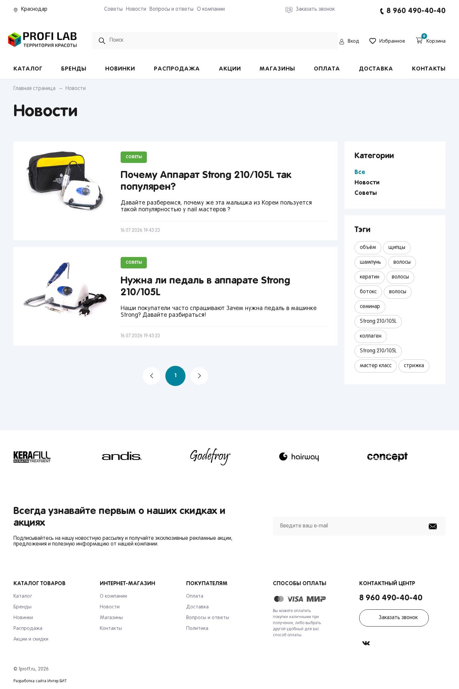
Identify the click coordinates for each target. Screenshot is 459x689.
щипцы (396, 247)
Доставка (376, 69)
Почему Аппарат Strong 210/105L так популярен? (206, 181)
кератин (369, 277)
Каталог (27, 69)
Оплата (327, 69)
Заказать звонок (398, 617)
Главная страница (34, 88)
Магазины (277, 69)
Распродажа (177, 69)
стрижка (414, 365)
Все (359, 172)
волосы (402, 262)
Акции (230, 69)
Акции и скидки (30, 639)
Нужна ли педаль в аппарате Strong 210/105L (205, 287)
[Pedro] (43, 49)
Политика (197, 628)
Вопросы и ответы (172, 9)
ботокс (368, 292)
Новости (136, 9)
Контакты (429, 69)
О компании (211, 9)
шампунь (370, 262)
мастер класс (375, 365)
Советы (113, 9)
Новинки (120, 69)
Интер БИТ (57, 681)
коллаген (370, 336)
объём (368, 247)
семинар (370, 306)
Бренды (73, 69)
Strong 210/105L (378, 321)
